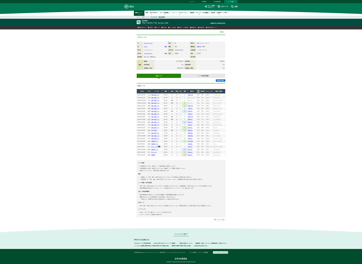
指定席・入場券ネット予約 (219, 12)
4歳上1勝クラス (155, 95)
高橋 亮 (199, 46)
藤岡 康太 (190, 133)
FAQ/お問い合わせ (139, 252)
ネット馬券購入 (164, 12)
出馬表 (151, 27)
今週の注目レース (211, 27)
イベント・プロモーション (180, 12)
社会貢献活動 (217, 1)
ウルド (146, 46)
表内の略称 (221, 80)
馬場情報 (201, 27)
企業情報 (204, 1)
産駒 (166, 46)
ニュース (192, 1)
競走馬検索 (154, 17)
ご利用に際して (163, 252)
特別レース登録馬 (183, 27)
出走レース (159, 76)
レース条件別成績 (203, 76)
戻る (223, 32)
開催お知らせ (142, 27)
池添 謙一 (190, 144)
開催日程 (193, 27)
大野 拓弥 (190, 141)
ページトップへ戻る (220, 219)
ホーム (138, 17)
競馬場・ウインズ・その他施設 (199, 12)
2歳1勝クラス (154, 149)
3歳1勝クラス (154, 141)
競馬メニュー (139, 12)
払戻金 (164, 27)
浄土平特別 (154, 130)
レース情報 (231, 1)
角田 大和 (190, 95)
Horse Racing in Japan (220, 252)
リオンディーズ (148, 43)
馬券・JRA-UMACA (152, 12)
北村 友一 (190, 108)
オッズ (158, 27)
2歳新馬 (153, 155)
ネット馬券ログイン (211, 6)
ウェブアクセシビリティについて (176, 252)
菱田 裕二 (190, 119)
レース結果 (173, 27)
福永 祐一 (190, 125)
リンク (155, 252)
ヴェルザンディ (148, 53)
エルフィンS (154, 146)
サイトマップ (149, 252)
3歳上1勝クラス (155, 100)
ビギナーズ (224, 6)
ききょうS (153, 152)
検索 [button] (236, 6)
